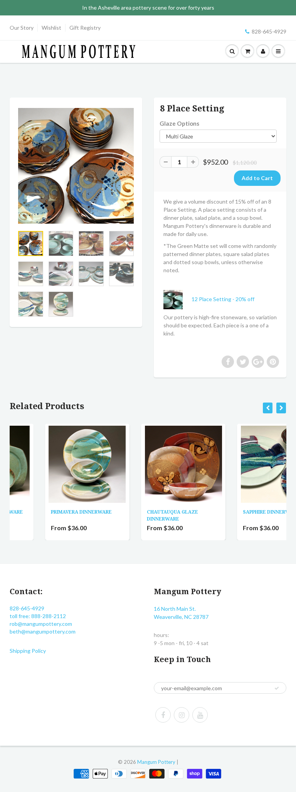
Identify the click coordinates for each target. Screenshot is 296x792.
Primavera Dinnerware (47, 512)
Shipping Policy (28, 650)
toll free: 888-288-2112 (38, 616)
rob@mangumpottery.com (41, 623)
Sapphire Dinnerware (237, 512)
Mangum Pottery (156, 762)
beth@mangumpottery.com (43, 631)
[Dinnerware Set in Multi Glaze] (75, 165)
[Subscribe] (276, 688)
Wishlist (51, 27)
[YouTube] (200, 715)
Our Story (22, 27)
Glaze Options (179, 123)
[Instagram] (181, 715)
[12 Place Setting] (176, 299)
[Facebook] (163, 715)
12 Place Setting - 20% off (223, 299)
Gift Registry (85, 27)
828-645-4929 (269, 31)
